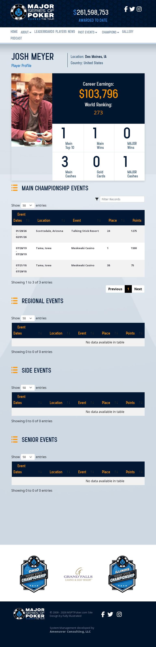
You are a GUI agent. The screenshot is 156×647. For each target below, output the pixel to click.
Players (61, 32)
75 (132, 265)
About (25, 32)
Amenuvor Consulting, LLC (70, 631)
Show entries (29, 205)
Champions (109, 32)
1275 (134, 231)
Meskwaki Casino (82, 248)
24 (108, 231)
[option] (34, 574)
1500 (134, 248)
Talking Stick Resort (85, 231)
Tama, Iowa (43, 248)
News (71, 32)
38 (108, 265)
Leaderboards (44, 32)
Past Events (86, 32)
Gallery (127, 32)
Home (14, 32)
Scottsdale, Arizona (49, 231)
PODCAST (16, 39)
